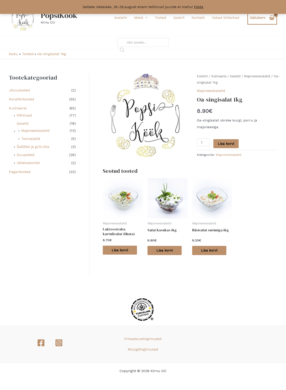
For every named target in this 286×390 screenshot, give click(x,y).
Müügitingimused (143, 349)
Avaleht (120, 17)
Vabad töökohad (225, 17)
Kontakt (198, 17)
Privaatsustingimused (143, 339)
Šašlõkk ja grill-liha (33, 147)
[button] (145, 18)
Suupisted (25, 155)
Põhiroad (24, 115)
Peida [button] (198, 7)
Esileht (202, 76)
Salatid (23, 123)
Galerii (178, 17)
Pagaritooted (20, 172)
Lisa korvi (226, 143)
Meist (138, 17)
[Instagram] (59, 343)
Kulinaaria (18, 108)
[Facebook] (41, 343)
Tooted (160, 17)
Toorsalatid (30, 138)
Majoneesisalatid (35, 130)
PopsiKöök (59, 15)
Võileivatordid (28, 163)
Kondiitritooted (21, 99)
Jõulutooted (19, 90)
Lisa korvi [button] (120, 250)
